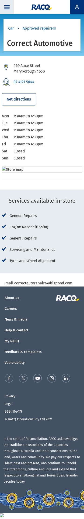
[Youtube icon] (37, 379)
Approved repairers (39, 28)
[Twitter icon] (23, 379)
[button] (7, 7)
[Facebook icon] (9, 379)
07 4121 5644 (24, 82)
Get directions (19, 99)
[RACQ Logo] (68, 298)
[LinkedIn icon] (66, 379)
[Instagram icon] (51, 379)
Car (11, 28)
